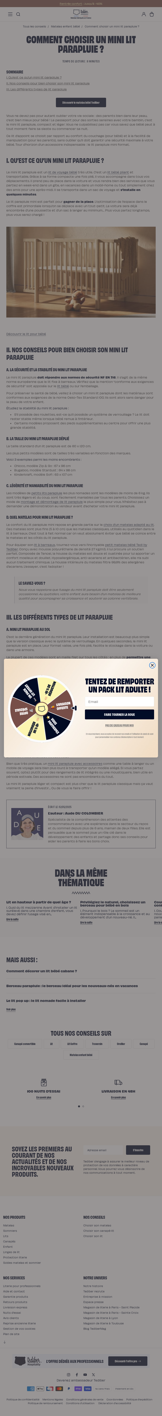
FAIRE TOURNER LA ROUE (119, 714)
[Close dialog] (152, 665)
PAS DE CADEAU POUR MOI (119, 725)
